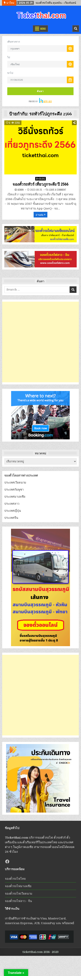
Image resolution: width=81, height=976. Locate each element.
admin (20, 190)
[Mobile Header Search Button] (75, 28)
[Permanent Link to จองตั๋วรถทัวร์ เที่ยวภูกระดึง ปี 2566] (40, 147)
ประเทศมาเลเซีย (14, 496)
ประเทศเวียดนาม (15, 482)
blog (42, 178)
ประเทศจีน (11, 518)
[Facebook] (7, 861)
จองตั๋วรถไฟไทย (15, 878)
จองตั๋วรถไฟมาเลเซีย (18, 886)
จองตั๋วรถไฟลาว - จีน (18, 901)
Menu (43, 29)
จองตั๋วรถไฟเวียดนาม (18, 893)
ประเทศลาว (11, 503)
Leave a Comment (57, 190)
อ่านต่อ (39, 214)
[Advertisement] (40, 342)
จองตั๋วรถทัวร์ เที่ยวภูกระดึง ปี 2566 (40, 184)
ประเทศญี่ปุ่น (12, 510)
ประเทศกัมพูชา (14, 489)
